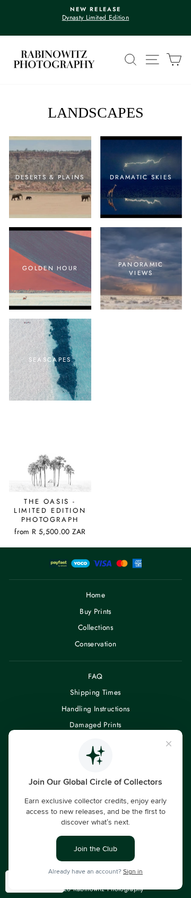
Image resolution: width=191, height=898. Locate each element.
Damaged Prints (95, 724)
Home (95, 594)
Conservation (95, 643)
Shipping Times (95, 692)
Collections (95, 627)
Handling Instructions (96, 708)
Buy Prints (95, 611)
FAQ (95, 676)
